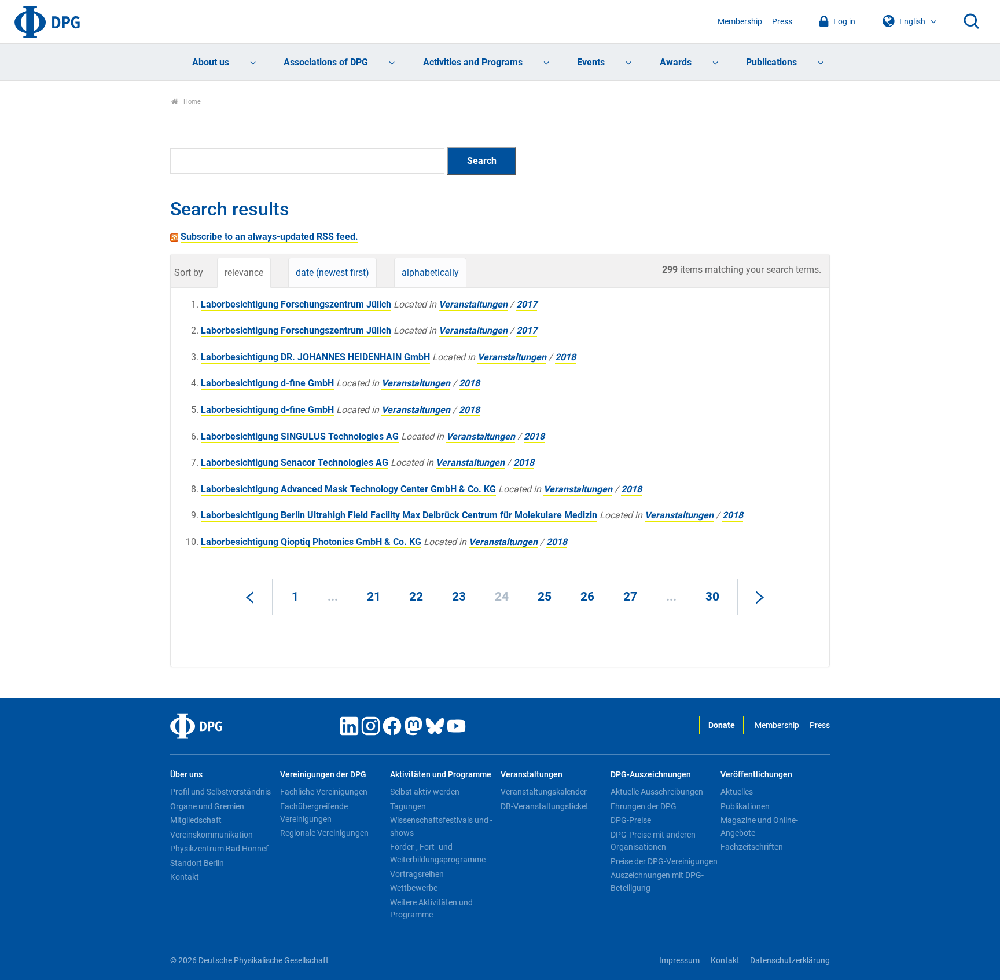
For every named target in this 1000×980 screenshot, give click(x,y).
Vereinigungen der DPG (323, 775)
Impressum (679, 961)
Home (191, 101)
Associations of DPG (326, 62)
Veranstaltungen (473, 304)
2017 (526, 304)
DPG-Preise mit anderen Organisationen (653, 841)
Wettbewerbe (414, 888)
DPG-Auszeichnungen (651, 775)
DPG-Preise (631, 820)
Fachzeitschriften (751, 846)
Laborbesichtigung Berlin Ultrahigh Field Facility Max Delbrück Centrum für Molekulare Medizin (399, 515)
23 (459, 597)
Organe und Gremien (207, 806)
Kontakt (184, 877)
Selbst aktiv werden (424, 791)
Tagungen (408, 806)
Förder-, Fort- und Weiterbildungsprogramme (438, 853)
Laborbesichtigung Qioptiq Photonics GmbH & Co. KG (311, 541)
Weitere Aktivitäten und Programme (431, 909)
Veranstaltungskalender (544, 791)
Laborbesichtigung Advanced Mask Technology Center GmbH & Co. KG (348, 489)
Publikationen (745, 806)
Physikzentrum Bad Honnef (219, 848)
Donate (721, 725)
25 (545, 597)
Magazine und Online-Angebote (759, 827)
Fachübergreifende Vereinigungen (314, 813)
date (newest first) (332, 272)
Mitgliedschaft (196, 820)
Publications (771, 62)
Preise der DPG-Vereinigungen (664, 861)
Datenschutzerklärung (790, 961)
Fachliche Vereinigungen (323, 791)
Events (591, 62)
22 (416, 597)
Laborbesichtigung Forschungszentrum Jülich (296, 304)
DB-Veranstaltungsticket (545, 806)
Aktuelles (736, 791)
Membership (740, 22)
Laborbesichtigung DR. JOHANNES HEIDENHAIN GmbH (315, 357)
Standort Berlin (197, 863)
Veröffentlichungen (756, 775)
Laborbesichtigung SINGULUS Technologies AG (300, 436)
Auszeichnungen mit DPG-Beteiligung (657, 882)
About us (210, 62)
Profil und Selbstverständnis (220, 791)
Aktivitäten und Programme (440, 775)
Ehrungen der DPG (644, 806)
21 (374, 597)
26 (587, 597)
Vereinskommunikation (211, 834)
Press (782, 22)
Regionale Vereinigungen (324, 833)
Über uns (186, 775)
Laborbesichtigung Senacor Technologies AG (294, 462)
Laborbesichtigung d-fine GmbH (267, 383)
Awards (676, 62)
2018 (565, 357)
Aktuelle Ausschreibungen (657, 791)
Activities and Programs (473, 62)
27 (630, 597)
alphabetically (430, 272)
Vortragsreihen (417, 874)
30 (712, 597)
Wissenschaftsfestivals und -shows (441, 827)
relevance (244, 272)
